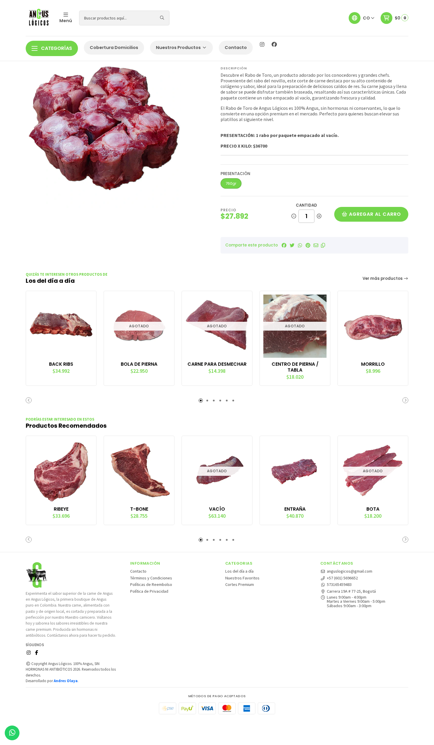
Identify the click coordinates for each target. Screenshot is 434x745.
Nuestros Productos (179, 47)
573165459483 (339, 584)
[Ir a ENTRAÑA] (295, 471)
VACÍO (217, 509)
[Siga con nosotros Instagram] (262, 44)
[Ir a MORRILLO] (373, 326)
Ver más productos (383, 278)
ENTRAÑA (295, 509)
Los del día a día (239, 571)
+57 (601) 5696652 (342, 578)
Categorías (56, 48)
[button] (323, 245)
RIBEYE (61, 509)
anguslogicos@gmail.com (349, 571)
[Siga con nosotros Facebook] (274, 44)
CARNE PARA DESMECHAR (217, 364)
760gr (231, 183)
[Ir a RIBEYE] (61, 471)
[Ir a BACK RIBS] (61, 326)
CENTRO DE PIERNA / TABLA (295, 367)
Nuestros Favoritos (242, 578)
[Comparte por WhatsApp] (300, 245)
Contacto (236, 47)
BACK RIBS (61, 364)
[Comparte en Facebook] (284, 245)
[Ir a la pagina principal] (39, 18)
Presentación (235, 174)
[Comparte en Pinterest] (308, 245)
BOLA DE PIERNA (139, 364)
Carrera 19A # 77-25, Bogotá (351, 591)
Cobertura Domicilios (114, 47)
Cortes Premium (239, 584)
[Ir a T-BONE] (139, 471)
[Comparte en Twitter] (292, 245)
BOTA (372, 509)
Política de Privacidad (149, 591)
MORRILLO (373, 364)
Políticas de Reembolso (151, 584)
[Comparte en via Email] (316, 245)
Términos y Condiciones (151, 578)
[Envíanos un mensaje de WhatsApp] (12, 733)
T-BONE (139, 509)
